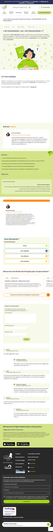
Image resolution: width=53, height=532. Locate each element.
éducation (35, 1)
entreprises (30, 3)
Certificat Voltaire (11, 12)
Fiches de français (26, 12)
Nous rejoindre (19, 463)
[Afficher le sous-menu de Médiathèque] (21, 12)
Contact (17, 454)
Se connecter (46, 7)
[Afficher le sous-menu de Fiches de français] (29, 12)
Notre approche (33, 12)
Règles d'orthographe (13, 19)
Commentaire (8, 312)
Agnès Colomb (22, 189)
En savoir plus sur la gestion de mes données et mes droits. (32, 498)
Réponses (4, 174)
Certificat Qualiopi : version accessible (13, 517)
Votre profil (6, 490)
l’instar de (33, 87)
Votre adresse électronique (10, 484)
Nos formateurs (20, 457)
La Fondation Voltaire (34, 454)
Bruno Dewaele (8, 186)
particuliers (26, 1)
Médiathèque (19, 12)
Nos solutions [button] (4, 12)
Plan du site (18, 467)
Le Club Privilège (20, 460)
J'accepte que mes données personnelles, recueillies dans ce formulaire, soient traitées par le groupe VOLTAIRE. (28, 497)
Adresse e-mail (9, 332)
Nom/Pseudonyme (9, 325)
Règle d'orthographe (25, 19)
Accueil (5, 19)
